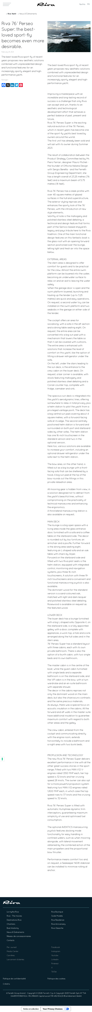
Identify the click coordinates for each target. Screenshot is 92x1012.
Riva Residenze (57, 920)
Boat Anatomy (13, 928)
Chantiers (11, 924)
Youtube (54, 955)
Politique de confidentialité (14, 979)
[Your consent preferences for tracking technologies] (2, 759)
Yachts (82, 4)
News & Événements (28, 14)
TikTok (54, 972)
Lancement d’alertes (15, 959)
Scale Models (57, 916)
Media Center (12, 951)
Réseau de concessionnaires (19, 936)
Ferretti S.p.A (49, 993)
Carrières (11, 955)
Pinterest (54, 964)
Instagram (55, 951)
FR (88, 4)
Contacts (10, 940)
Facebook (55, 947)
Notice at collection (31, 1009)
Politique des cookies (56, 979)
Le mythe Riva (13, 912)
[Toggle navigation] (6, 4)
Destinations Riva (14, 920)
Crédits (6, 984)
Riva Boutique (57, 912)
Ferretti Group (14, 993)
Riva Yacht (12, 14)
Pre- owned (11, 947)
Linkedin (55, 959)
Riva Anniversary (58, 924)
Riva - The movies (14, 916)
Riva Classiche (57, 928)
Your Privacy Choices (53, 1009)
